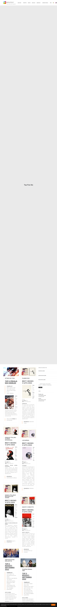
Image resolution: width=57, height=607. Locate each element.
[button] (11, 371)
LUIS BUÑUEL (25, 440)
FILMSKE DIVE (26, 378)
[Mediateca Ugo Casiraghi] (9, 2)
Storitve (25, 2)
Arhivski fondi (45, 2)
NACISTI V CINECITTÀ (28, 507)
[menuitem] (19, 3)
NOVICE (29, 2)
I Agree (53, 604)
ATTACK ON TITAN (10, 378)
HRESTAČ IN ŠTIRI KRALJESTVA (9, 560)
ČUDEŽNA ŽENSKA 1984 (27, 570)
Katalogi (33, 2)
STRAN (13, 418)
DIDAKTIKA (38, 2)
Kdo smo (19, 2)
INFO (51, 2)
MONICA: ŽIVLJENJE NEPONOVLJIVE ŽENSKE (10, 496)
